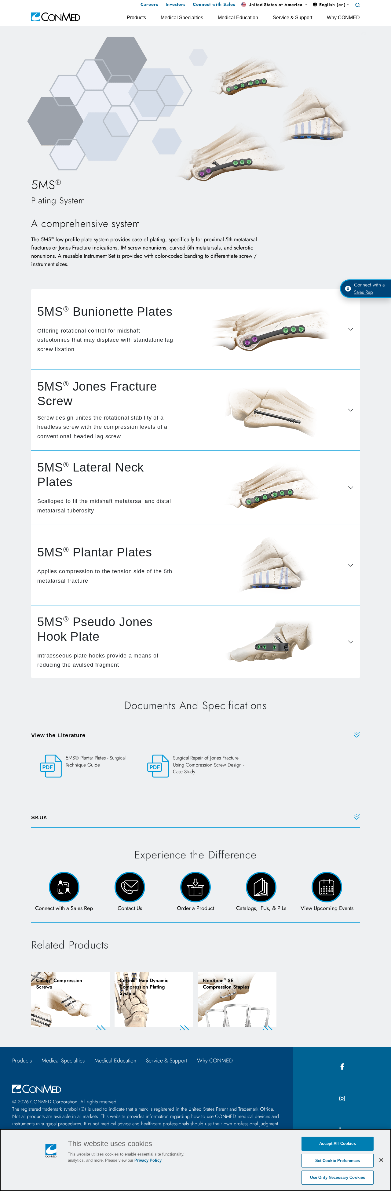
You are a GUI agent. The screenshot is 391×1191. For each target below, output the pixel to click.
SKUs (39, 817)
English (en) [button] (332, 5)
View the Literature (58, 735)
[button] (274, 5)
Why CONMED (215, 1061)
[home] (55, 16)
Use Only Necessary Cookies (337, 1177)
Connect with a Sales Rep (369, 288)
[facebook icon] (342, 1067)
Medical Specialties (63, 1061)
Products (22, 1061)
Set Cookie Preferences (337, 1160)
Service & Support (166, 1061)
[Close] (381, 1160)
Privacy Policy (148, 1160)
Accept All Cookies (337, 1143)
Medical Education (115, 1061)
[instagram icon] (342, 1099)
